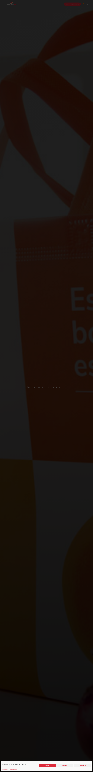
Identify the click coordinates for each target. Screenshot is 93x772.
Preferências (82, 765)
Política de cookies (5, 769)
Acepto (47, 765)
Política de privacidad (13, 769)
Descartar (64, 765)
